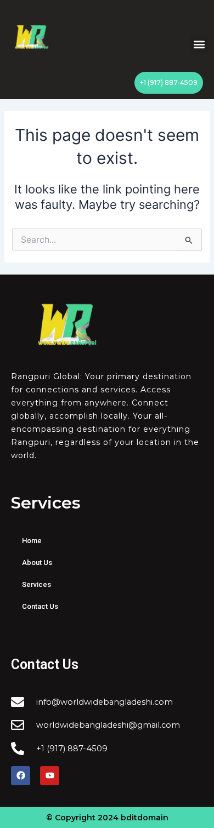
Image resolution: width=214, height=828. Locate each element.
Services (36, 584)
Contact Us (40, 606)
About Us (37, 562)
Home (32, 540)
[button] (199, 45)
